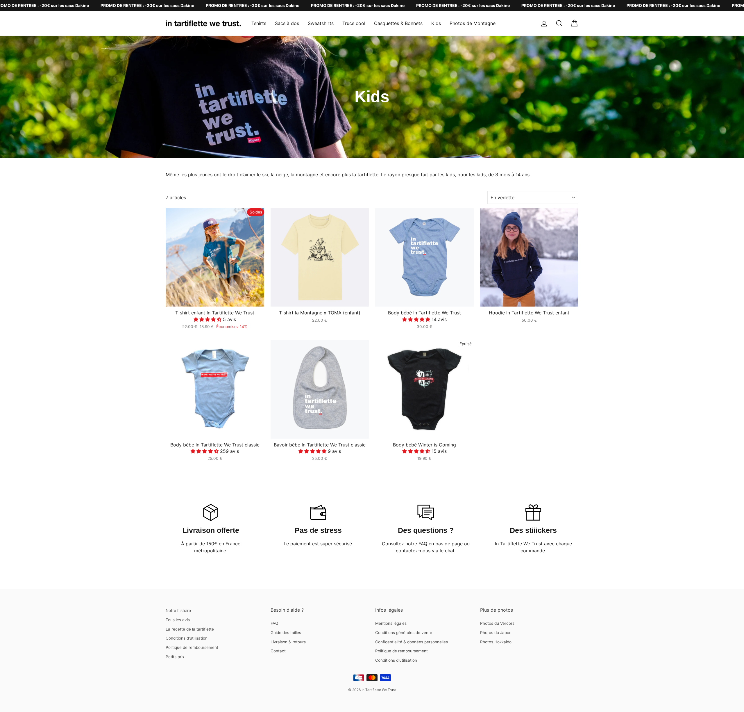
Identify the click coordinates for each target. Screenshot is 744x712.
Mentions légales (391, 623)
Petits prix (175, 656)
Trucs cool (353, 23)
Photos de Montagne (473, 23)
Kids (436, 23)
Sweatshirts (321, 23)
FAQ (274, 623)
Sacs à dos (287, 23)
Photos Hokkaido (496, 642)
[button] (208, 319)
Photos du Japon (496, 632)
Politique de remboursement (192, 647)
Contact (278, 651)
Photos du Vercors (497, 623)
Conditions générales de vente (403, 632)
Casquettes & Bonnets (398, 23)
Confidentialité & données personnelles (411, 642)
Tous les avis (178, 619)
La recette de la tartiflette (190, 629)
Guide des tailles (286, 632)
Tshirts (258, 23)
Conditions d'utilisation (187, 638)
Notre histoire (178, 610)
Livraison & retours (288, 642)
